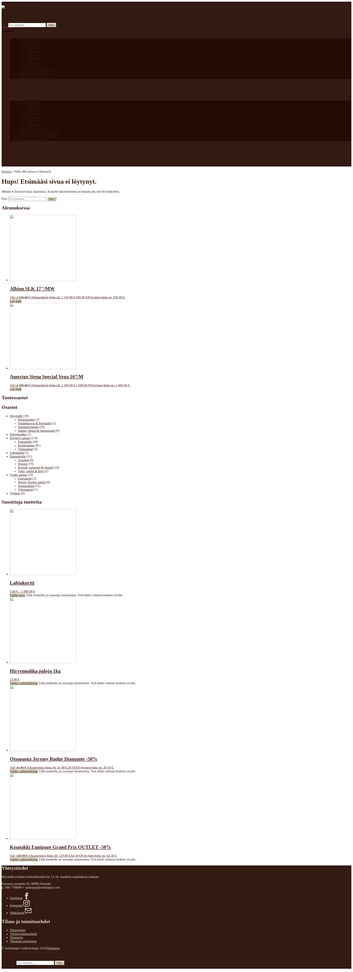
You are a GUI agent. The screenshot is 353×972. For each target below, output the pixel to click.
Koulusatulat (34, 47)
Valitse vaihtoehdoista (24, 683)
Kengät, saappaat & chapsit (35, 467)
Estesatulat (33, 44)
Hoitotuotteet (26, 419)
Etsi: (4, 25)
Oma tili (15, 955)
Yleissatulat (33, 51)
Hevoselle (16, 416)
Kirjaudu (15, 17)
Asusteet (23, 460)
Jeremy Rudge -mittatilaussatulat (39, 69)
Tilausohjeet (17, 930)
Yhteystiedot (18, 91)
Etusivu (6, 171)
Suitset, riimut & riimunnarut (36, 430)
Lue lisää (15, 301)
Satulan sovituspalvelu (32, 77)
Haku (51, 25)
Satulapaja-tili (18, 84)
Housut (22, 464)
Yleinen (15, 493)
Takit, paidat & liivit (31, 471)
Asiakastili (16, 14)
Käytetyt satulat (28, 40)
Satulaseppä (17, 80)
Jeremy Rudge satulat (32, 482)
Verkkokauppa (19, 88)
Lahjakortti (17, 452)
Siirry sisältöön (35, 3)
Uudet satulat (26, 55)
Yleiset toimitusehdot (23, 934)
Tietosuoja (16, 937)
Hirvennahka (18, 434)
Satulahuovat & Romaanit (34, 423)
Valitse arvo (17, 595)
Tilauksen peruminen (23, 941)
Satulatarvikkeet (28, 427)
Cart (14, 967)
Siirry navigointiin (13, 3)
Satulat (14, 36)
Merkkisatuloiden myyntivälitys (38, 73)
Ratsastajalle (18, 456)
